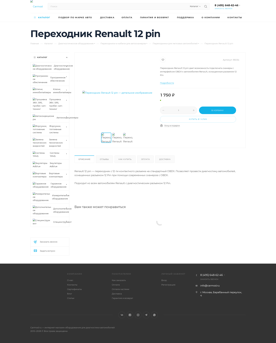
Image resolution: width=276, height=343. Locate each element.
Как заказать (119, 280)
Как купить (125, 159)
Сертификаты (74, 289)
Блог (69, 293)
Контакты (72, 284)
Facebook (129, 315)
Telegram (146, 315)
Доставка (164, 159)
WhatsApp (154, 315)
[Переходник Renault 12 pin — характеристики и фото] (117, 93)
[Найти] (206, 6)
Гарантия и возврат (122, 298)
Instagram (138, 315)
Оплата (145, 159)
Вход (164, 280)
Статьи (70, 298)
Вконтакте (121, 315)
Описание (84, 159)
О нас (70, 280)
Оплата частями (120, 289)
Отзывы (104, 159)
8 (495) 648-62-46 (226, 5)
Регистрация (168, 284)
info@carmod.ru (210, 285)
